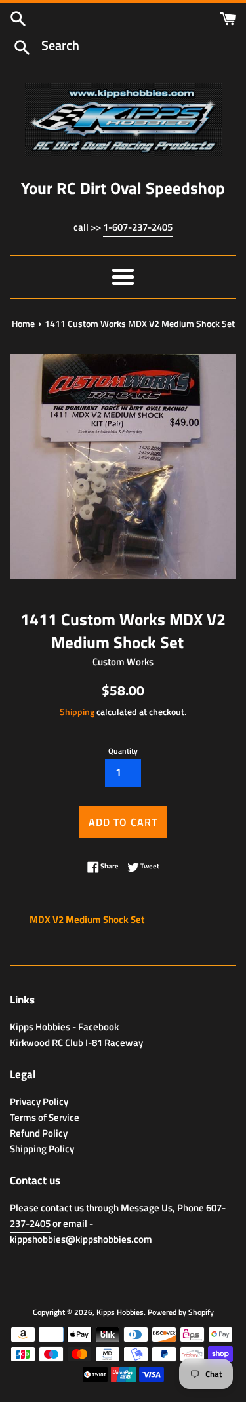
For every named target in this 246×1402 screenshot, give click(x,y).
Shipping (77, 711)
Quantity (123, 751)
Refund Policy (39, 1132)
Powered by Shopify (181, 1312)
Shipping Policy (42, 1148)
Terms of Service (44, 1117)
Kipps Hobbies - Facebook (64, 1026)
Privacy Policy (39, 1101)
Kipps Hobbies (120, 1312)
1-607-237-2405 (138, 227)
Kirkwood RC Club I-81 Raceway (76, 1042)
